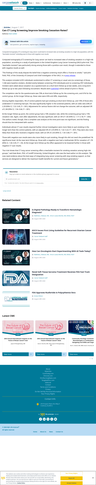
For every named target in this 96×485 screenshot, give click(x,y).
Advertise (48, 371)
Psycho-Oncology (40, 8)
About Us (43, 432)
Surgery (81, 8)
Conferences (47, 3)
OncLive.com (48, 376)
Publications (56, 3)
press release (70, 75)
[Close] (93, 478)
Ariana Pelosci (38, 296)
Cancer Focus (18, 8)
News (30, 3)
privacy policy (40, 183)
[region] (48, 478)
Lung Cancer (7, 191)
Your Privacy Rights (48, 394)
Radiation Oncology (73, 8)
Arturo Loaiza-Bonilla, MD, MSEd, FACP (62, 216)
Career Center (62, 8)
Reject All (71, 478)
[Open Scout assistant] (85, 3)
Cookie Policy (21, 483)
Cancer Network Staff (40, 236)
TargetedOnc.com (48, 380)
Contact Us (59, 432)
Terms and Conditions (48, 387)
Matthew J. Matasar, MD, (41, 216)
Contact (48, 385)
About (48, 369)
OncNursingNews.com (48, 378)
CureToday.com (48, 373)
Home (35, 432)
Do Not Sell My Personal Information (48, 391)
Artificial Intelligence (51, 8)
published (55, 88)
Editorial (48, 382)
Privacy (48, 389)
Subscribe (84, 179)
